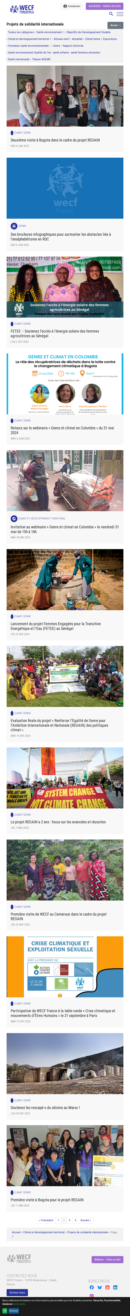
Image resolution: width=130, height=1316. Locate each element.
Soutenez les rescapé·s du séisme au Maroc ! (45, 1107)
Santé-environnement (49, 32)
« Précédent (46, 1220)
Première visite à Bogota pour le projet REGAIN (47, 1200)
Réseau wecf (61, 39)
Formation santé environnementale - (29, 45)
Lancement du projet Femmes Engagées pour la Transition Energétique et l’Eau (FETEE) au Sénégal (56, 626)
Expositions (110, 39)
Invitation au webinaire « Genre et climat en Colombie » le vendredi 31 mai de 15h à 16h (65, 529)
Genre (56, 45)
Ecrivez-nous (17, 1292)
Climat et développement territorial (28, 39)
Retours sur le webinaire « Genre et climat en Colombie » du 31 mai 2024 (62, 430)
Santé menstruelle (18, 59)
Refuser (13, 1310)
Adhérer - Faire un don (105, 6)
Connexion (71, 6)
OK (4, 1310)
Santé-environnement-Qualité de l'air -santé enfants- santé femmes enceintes (54, 52)
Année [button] (114, 25)
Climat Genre (92, 39)
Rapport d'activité (73, 45)
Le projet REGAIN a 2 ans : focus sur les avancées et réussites (58, 822)
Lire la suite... (20, 1304)
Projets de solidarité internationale (87, 1232)
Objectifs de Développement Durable (89, 32)
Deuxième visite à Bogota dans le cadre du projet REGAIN (55, 140)
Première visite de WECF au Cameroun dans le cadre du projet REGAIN (59, 916)
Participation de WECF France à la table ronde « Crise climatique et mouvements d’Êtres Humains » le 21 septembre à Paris (63, 1013)
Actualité (77, 39)
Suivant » (85, 1220)
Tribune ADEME (41, 59)
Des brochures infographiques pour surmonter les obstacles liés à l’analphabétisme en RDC (61, 237)
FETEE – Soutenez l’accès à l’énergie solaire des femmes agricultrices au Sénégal (55, 333)
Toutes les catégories (21, 32)
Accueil (16, 1232)
